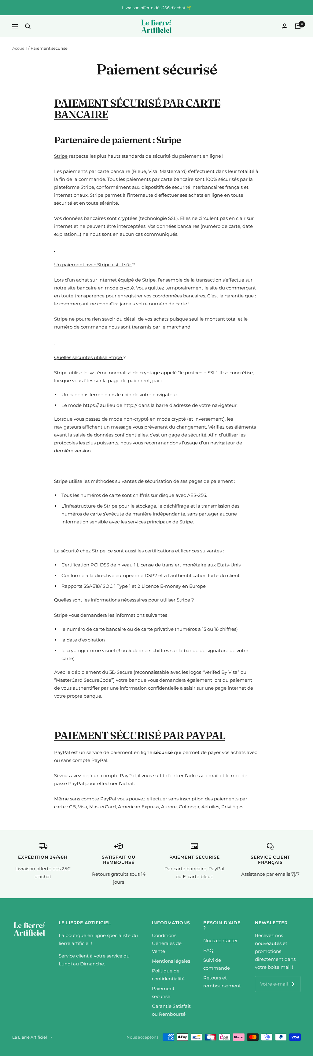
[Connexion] (284, 26)
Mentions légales (171, 961)
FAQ (208, 950)
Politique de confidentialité (168, 975)
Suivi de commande (216, 964)
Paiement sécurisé (163, 992)
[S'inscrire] (292, 984)
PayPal (62, 752)
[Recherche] (28, 26)
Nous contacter (220, 940)
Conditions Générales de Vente (167, 943)
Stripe (61, 156)
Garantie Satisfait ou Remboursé (171, 1010)
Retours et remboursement (222, 982)
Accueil (19, 48)
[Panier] (298, 26)
